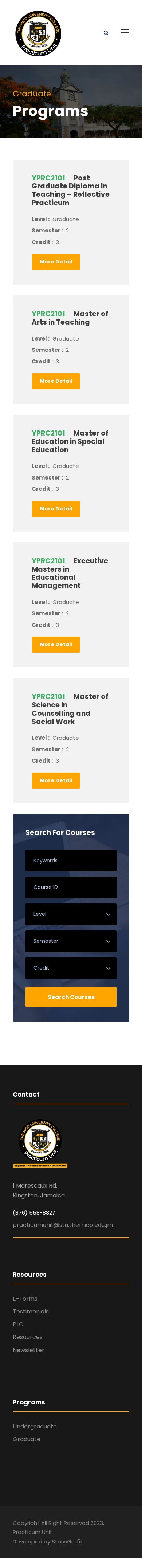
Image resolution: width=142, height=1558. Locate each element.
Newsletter (28, 1350)
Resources (28, 1337)
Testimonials (31, 1311)
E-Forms (25, 1299)
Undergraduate (35, 1426)
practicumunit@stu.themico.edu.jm (63, 1225)
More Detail (56, 261)
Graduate (26, 1439)
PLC (18, 1324)
